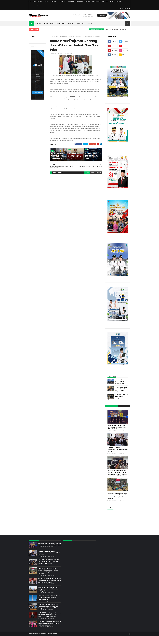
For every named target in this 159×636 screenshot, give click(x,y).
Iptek (52, 151)
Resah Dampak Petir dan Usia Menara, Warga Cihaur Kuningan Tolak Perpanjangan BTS (49, 597)
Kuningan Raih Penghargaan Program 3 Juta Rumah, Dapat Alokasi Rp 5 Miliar (112, 29)
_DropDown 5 (87, 1)
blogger (87, 172)
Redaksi (70, 23)
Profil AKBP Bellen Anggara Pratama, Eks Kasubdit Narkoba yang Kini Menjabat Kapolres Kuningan (49, 614)
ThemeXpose (37, 633)
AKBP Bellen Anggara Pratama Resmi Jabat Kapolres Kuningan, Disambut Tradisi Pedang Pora (49, 623)
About (34, 1)
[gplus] (129, 8)
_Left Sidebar (32, 4)
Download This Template (62, 4)
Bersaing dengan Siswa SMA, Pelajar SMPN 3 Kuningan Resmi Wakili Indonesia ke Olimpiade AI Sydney (92, 155)
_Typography (104, 1)
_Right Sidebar (41, 4)
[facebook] (120, 8)
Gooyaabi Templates (52, 633)
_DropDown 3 (70, 1)
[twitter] (123, 8)
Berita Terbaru (49, 23)
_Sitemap (111, 1)
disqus (92, 172)
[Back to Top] (129, 634)
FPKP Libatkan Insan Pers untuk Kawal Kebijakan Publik (121, 389)
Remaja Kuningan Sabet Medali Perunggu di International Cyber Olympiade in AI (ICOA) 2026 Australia (74, 155)
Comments (124, 406)
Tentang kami (80, 23)
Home (30, 1)
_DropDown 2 (62, 1)
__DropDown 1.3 (54, 1)
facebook (98, 172)
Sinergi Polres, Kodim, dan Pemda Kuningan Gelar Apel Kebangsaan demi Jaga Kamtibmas (48, 589)
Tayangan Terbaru (62, 36)
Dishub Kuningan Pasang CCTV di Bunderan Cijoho (120, 381)
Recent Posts (111, 406)
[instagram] (127, 8)
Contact (39, 1)
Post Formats (96, 1)
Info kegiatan (61, 23)
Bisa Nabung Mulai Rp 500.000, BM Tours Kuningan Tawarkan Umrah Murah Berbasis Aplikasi (117, 472)
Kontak (90, 23)
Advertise (45, 1)
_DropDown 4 (79, 1)
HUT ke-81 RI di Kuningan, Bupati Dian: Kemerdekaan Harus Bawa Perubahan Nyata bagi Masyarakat (49, 580)
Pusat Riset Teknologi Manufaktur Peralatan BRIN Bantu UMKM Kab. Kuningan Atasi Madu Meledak (58, 156)
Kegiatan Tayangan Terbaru (81, 29)
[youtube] (125, 8)
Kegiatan (55, 36)
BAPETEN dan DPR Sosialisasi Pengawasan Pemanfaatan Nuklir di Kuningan (117, 449)
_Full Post (118, 1)
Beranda (38, 23)
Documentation (50, 4)
